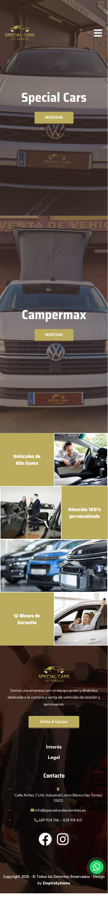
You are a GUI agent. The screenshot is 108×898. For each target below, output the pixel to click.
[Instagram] (63, 839)
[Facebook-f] (45, 839)
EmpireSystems (56, 883)
